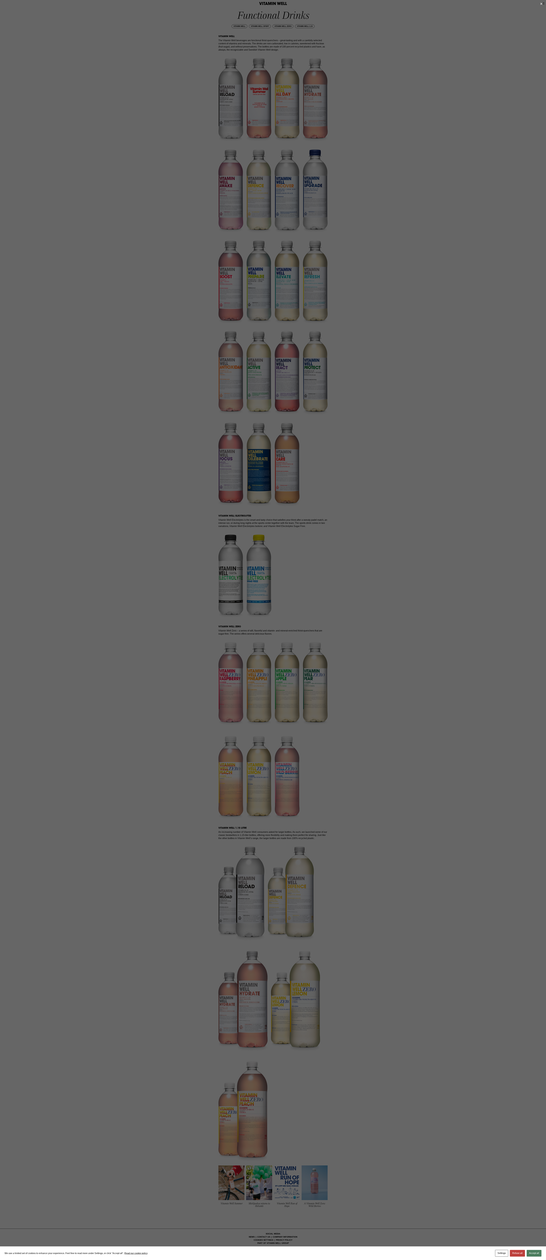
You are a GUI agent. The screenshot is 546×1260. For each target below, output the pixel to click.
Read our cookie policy (136, 1253)
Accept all (534, 1253)
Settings (502, 1253)
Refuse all (517, 1253)
